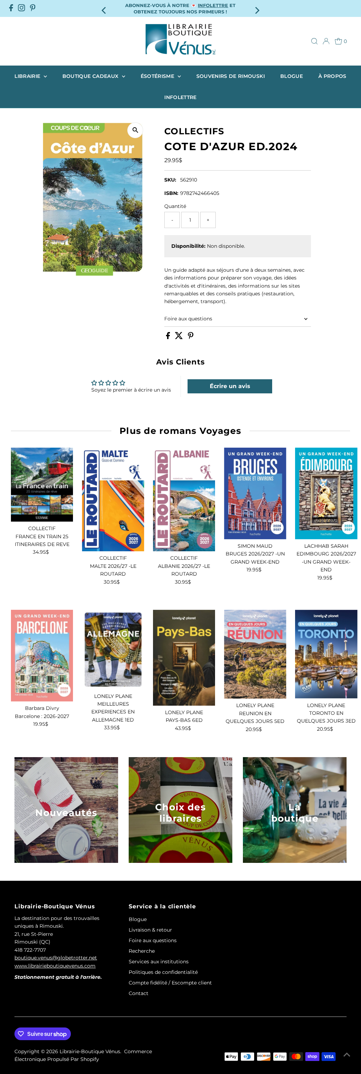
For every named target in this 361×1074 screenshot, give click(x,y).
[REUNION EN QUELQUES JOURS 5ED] (255, 654)
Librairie (28, 76)
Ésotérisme (158, 76)
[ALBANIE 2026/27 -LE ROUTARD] (184, 500)
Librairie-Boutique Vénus (90, 1051)
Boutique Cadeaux (91, 76)
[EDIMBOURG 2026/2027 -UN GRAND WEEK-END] (326, 493)
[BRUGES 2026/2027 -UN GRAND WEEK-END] (255, 493)
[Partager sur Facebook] (168, 337)
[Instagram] (21, 8)
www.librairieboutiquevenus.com (55, 966)
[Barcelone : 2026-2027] (42, 655)
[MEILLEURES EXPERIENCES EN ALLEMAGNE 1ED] (113, 649)
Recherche (142, 951)
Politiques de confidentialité (163, 972)
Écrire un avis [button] (230, 386)
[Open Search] (314, 41)
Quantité (175, 206)
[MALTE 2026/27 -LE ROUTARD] (113, 500)
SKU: (170, 180)
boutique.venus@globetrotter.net (55, 958)
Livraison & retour (150, 930)
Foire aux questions (188, 318)
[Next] (256, 8)
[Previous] (104, 8)
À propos (332, 76)
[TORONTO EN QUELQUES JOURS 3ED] (326, 654)
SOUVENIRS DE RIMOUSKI (230, 76)
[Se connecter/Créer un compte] (326, 41)
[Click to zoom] (135, 130)
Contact (138, 993)
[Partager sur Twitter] (179, 337)
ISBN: (171, 193)
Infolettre (180, 97)
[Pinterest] (32, 8)
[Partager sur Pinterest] (191, 337)
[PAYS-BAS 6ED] (184, 658)
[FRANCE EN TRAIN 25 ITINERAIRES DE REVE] (42, 485)
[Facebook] (11, 8)
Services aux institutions (159, 961)
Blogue (291, 76)
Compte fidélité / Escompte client (170, 983)
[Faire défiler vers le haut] (347, 1055)
